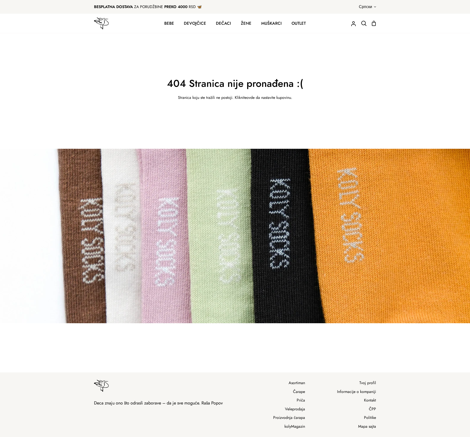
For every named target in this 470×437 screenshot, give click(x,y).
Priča (301, 400)
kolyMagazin (294, 426)
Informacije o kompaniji (356, 391)
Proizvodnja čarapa (289, 417)
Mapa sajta (367, 426)
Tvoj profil (367, 383)
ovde (251, 97)
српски (365, 7)
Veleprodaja (295, 409)
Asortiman (297, 383)
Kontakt (370, 400)
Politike (370, 417)
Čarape (299, 391)
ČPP (372, 409)
